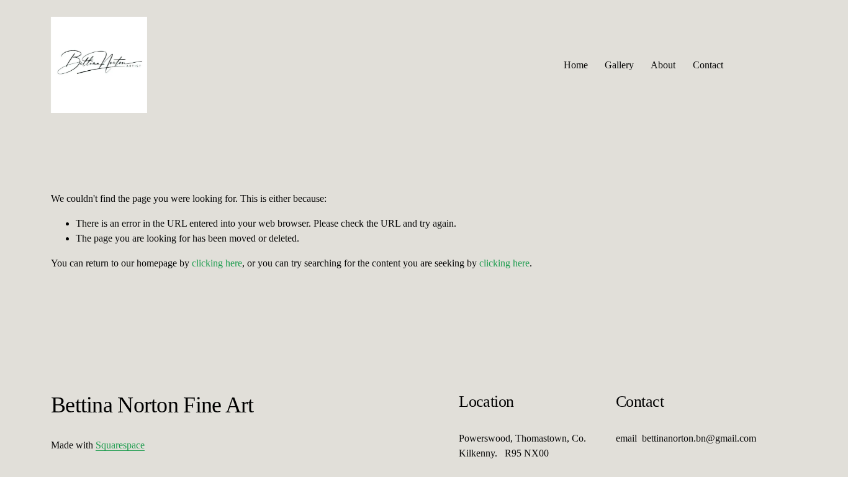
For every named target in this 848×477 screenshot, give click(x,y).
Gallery (619, 65)
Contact (708, 65)
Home (576, 65)
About (663, 65)
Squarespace (120, 445)
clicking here (217, 263)
